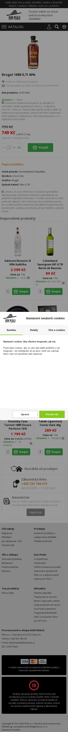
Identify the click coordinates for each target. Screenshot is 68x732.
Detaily (34, 330)
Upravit (25, 414)
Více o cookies (56, 330)
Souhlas (11, 330)
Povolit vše (52, 414)
